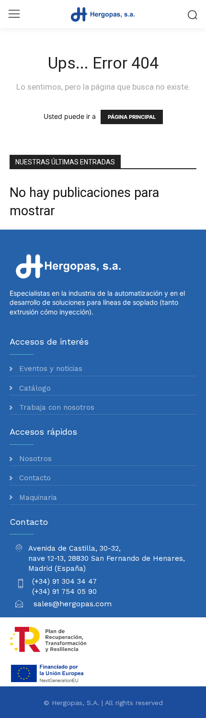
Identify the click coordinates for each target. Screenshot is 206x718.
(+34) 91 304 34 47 (64, 581)
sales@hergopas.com (73, 603)
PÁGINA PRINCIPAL (132, 117)
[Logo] (103, 14)
